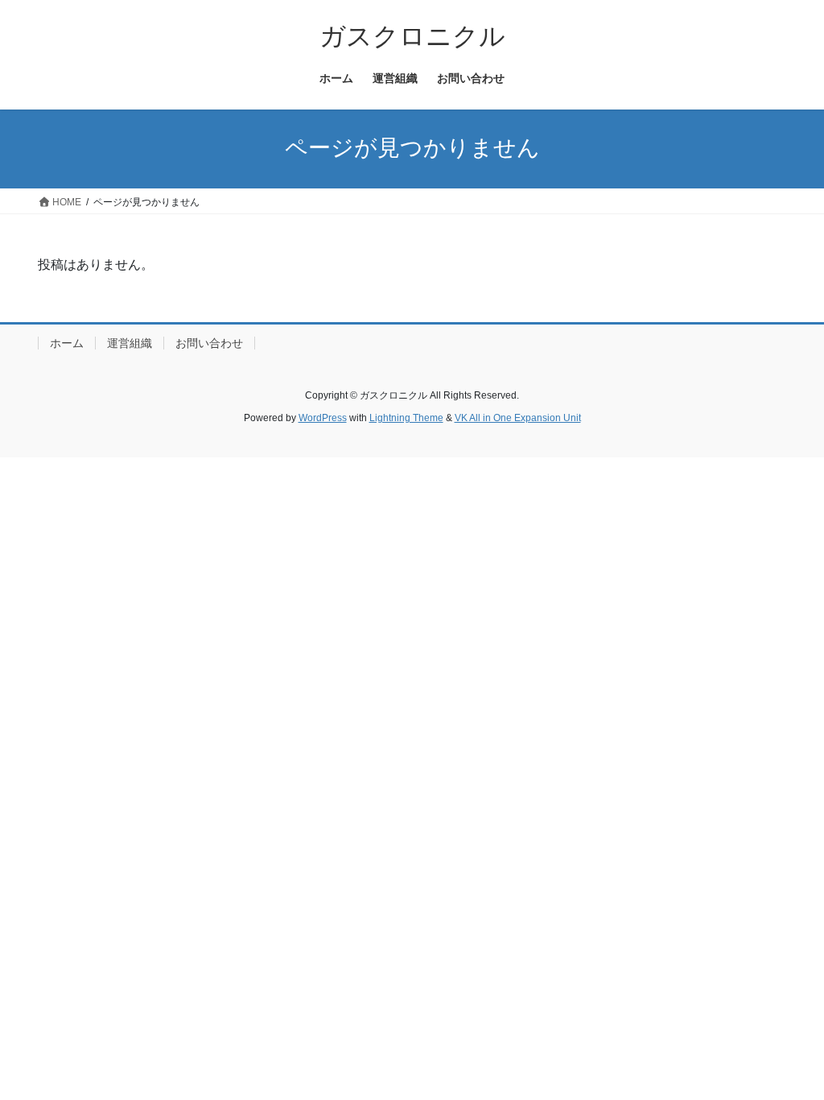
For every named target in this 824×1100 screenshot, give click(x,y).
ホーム (67, 343)
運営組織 (129, 343)
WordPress (323, 418)
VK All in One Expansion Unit (518, 418)
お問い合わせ (209, 343)
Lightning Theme (406, 418)
